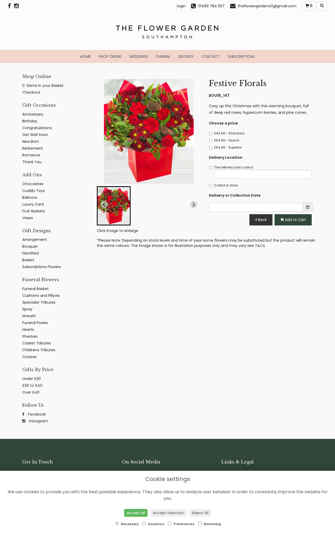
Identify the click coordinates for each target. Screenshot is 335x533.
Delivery (186, 56)
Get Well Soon (35, 134)
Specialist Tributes (38, 302)
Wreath (29, 316)
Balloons (29, 197)
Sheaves (30, 336)
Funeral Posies (35, 322)
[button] (114, 205)
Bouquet (30, 246)
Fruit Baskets (33, 211)
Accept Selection (168, 512)
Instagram (38, 421)
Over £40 (31, 392)
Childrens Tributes (38, 350)
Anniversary (32, 114)
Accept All (136, 512)
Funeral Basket (35, 288)
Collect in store (226, 185)
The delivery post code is (233, 167)
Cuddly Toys (33, 190)
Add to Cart (295, 219)
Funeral (163, 56)
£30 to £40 (32, 385)
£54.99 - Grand (226, 140)
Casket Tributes (36, 343)
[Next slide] (193, 204)
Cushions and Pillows (41, 295)
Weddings (138, 56)
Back (262, 219)
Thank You (32, 162)
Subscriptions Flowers (41, 266)
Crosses (29, 356)
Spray (27, 309)
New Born (30, 141)
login (181, 6)
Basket (28, 260)
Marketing (212, 524)
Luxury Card (33, 204)
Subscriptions (241, 56)
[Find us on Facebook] (11, 6)
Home (85, 56)
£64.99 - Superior (228, 147)
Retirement (32, 148)
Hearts (28, 329)
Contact (211, 56)
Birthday (29, 121)
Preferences (183, 524)
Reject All (200, 512)
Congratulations (37, 128)
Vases (27, 217)
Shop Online (110, 56)
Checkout (31, 92)
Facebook (36, 414)
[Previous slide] (104, 204)
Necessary (129, 524)
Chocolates (32, 183)
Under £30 (31, 378)
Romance (31, 155)
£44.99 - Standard (229, 133)
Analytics (155, 524)
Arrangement (34, 239)
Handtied (30, 253)
